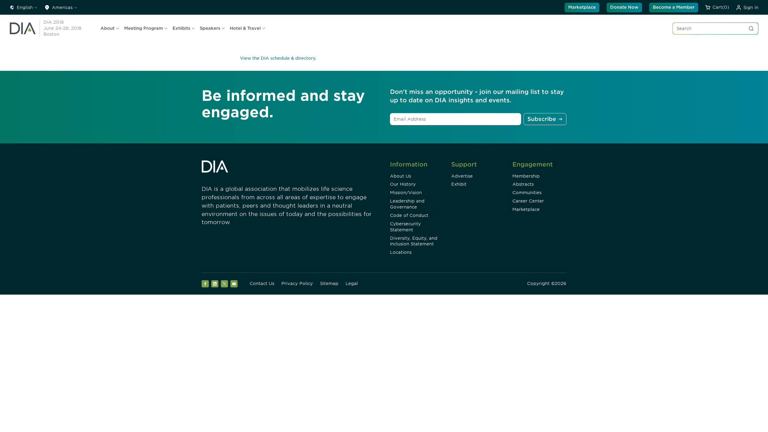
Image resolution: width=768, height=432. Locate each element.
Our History (403, 184)
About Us (400, 176)
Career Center (528, 201)
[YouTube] (234, 283)
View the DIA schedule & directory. (278, 58)
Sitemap (329, 283)
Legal (352, 283)
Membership (526, 176)
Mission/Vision (406, 192)
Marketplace (582, 7)
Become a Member (673, 7)
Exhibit (458, 184)
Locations (401, 252)
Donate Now (624, 7)
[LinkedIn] (214, 283)
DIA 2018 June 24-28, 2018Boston (62, 28)
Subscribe (541, 119)
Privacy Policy (297, 283)
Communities (527, 192)
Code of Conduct (409, 215)
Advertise (462, 176)
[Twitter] (224, 283)
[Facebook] (205, 283)
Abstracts (523, 184)
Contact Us (262, 283)
